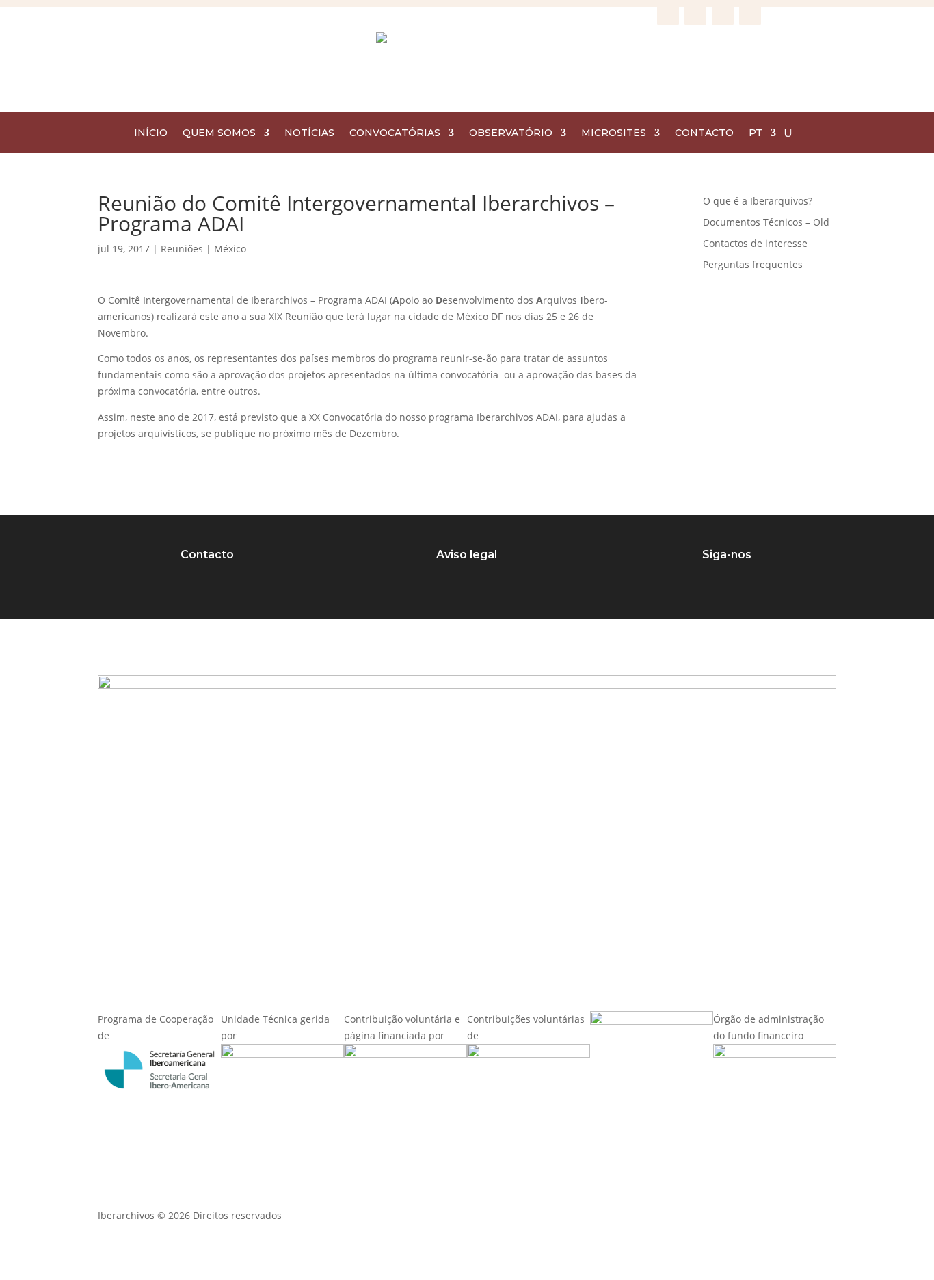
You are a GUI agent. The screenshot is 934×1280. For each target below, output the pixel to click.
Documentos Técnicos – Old (766, 221)
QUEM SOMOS (219, 133)
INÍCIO (151, 133)
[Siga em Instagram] (695, 14)
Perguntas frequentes (753, 264)
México (230, 248)
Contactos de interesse (755, 243)
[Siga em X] (723, 14)
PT (755, 133)
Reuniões (182, 248)
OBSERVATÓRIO (510, 133)
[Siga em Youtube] (750, 14)
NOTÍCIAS (309, 133)
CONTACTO (704, 133)
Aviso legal (466, 554)
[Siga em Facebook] (668, 14)
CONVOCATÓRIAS (394, 133)
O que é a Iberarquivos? (757, 200)
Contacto (207, 554)
